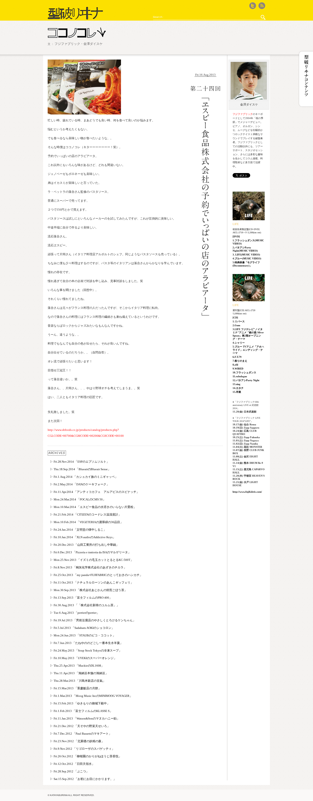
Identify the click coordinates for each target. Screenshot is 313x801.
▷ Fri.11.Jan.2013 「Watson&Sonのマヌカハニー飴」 (85, 718)
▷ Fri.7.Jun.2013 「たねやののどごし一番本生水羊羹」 (86, 643)
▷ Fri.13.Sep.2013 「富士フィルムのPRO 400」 (81, 597)
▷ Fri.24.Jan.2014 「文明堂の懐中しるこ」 (78, 529)
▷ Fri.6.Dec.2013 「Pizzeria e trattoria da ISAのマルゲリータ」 (90, 552)
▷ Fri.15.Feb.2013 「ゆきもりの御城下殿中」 (80, 703)
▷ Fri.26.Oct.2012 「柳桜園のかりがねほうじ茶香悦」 (85, 756)
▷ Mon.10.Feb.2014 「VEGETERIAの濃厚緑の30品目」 (86, 522)
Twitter (252, 5)
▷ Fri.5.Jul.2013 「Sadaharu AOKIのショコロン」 (82, 628)
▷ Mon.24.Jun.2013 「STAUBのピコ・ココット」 (82, 635)
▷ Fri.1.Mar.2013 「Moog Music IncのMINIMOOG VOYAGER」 (91, 696)
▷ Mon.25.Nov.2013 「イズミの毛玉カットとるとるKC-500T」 (91, 560)
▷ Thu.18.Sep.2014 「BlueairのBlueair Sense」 (80, 469)
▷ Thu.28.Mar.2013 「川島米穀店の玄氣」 (78, 680)
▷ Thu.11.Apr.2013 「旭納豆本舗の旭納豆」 (79, 673)
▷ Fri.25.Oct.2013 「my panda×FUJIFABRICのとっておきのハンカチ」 (96, 575)
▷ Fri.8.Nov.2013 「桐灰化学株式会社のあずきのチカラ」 (88, 567)
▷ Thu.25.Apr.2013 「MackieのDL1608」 (77, 665)
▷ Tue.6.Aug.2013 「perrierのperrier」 (74, 612)
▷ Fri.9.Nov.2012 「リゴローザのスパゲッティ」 (82, 748)
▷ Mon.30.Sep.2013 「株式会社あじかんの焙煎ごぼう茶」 (88, 590)
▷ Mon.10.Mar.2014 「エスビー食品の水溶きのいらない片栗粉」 (93, 507)
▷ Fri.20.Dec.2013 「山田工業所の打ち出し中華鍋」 (84, 544)
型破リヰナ (75, 13)
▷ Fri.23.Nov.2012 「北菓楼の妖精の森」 (77, 741)
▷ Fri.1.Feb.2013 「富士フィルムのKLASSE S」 (81, 711)
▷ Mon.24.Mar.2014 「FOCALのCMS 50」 (78, 499)
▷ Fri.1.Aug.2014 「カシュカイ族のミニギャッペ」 (84, 476)
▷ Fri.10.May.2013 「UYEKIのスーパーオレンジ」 (83, 658)
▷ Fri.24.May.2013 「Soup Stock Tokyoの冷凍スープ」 (86, 650)
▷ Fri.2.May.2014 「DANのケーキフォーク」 (79, 484)
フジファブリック (243, 114)
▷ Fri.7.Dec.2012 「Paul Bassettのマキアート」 (81, 733)
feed (261, 5)
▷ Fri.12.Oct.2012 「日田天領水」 (72, 764)
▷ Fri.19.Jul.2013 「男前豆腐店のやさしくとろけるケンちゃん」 (93, 620)
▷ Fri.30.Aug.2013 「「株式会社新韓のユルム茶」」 (84, 605)
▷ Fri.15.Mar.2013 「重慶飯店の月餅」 (75, 688)
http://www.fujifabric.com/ (247, 491)
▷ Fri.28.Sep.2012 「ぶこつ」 (69, 771)
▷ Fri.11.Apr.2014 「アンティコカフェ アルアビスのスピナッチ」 (94, 492)
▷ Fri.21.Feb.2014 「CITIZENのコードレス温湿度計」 (85, 514)
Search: (158, 16)
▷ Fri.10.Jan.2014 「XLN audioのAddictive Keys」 (82, 537)
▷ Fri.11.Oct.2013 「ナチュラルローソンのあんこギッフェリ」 (91, 582)
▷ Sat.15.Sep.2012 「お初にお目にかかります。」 (83, 779)
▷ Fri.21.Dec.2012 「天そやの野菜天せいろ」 (80, 726)
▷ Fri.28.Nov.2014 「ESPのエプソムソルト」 (79, 461)
